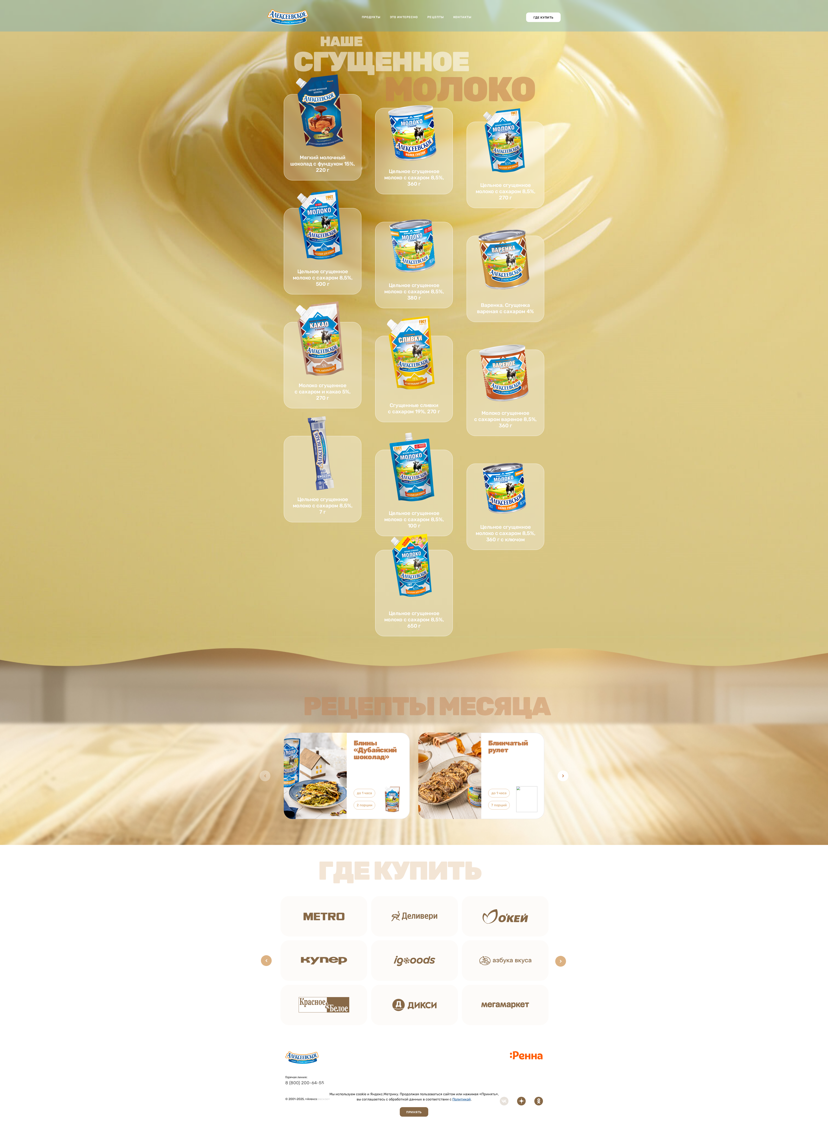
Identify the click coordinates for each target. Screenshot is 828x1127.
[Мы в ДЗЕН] (521, 1101)
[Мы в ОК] (538, 1101)
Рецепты (435, 17)
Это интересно (404, 17)
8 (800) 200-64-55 (304, 1082)
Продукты (371, 17)
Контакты (462, 17)
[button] (563, 775)
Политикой (461, 1099)
